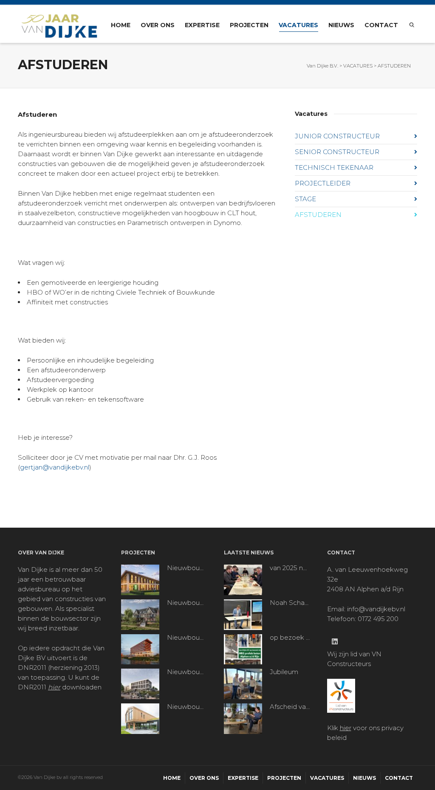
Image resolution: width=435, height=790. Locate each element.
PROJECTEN (249, 25)
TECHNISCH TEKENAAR (334, 167)
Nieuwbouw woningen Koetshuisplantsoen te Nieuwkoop (187, 602)
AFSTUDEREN (318, 215)
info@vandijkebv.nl (376, 609)
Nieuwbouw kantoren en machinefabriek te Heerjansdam (187, 672)
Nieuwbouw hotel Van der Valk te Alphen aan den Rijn (187, 637)
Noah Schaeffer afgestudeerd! (290, 602)
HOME (120, 25)
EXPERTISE (202, 25)
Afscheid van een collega (290, 706)
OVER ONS (158, 25)
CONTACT (381, 25)
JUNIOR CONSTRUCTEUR (337, 136)
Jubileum (284, 672)
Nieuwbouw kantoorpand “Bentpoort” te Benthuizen (187, 568)
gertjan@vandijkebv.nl (54, 467)
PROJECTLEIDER (322, 183)
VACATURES (298, 25)
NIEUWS (341, 25)
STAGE (305, 199)
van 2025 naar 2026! (290, 568)
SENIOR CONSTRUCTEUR (337, 152)
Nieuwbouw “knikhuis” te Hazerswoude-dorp (187, 706)
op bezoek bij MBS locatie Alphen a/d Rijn (290, 637)
